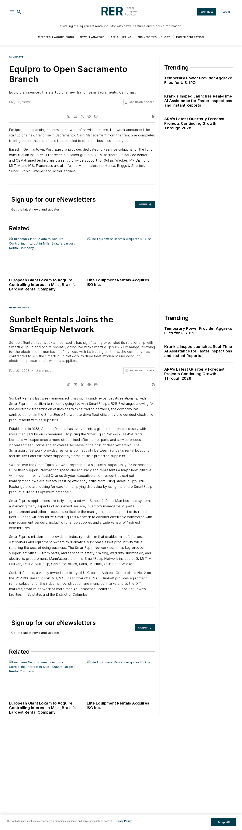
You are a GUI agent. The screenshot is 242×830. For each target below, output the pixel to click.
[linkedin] (75, 116)
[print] (153, 116)
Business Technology (153, 37)
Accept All (223, 822)
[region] (121, 822)
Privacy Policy (123, 821)
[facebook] (69, 116)
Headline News (19, 307)
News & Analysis (92, 37)
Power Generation (190, 37)
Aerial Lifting (121, 37)
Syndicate (16, 57)
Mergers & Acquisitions (56, 37)
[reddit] (89, 116)
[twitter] (82, 116)
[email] (96, 116)
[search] (19, 12)
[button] (12, 12)
